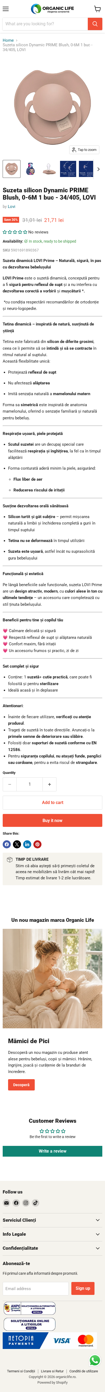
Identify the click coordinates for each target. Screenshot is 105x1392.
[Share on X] (17, 844)
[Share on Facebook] (7, 844)
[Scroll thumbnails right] (97, 169)
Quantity (9, 773)
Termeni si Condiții (21, 1371)
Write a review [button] (52, 1151)
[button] (15, 232)
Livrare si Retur (52, 1371)
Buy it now (52, 820)
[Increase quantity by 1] (50, 784)
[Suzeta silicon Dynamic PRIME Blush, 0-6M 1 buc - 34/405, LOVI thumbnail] (11, 169)
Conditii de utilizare (83, 1371)
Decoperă (21, 1085)
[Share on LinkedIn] (27, 844)
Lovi (11, 206)
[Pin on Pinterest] (37, 844)
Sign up (83, 1288)
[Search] (95, 24)
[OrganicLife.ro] (50, 1347)
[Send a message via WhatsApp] (95, 1360)
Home (8, 40)
